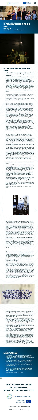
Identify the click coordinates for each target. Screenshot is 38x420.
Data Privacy (11, 406)
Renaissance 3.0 (36, 210)
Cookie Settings (25, 406)
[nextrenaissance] (34, 3)
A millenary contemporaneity (2, 210)
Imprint (18, 406)
